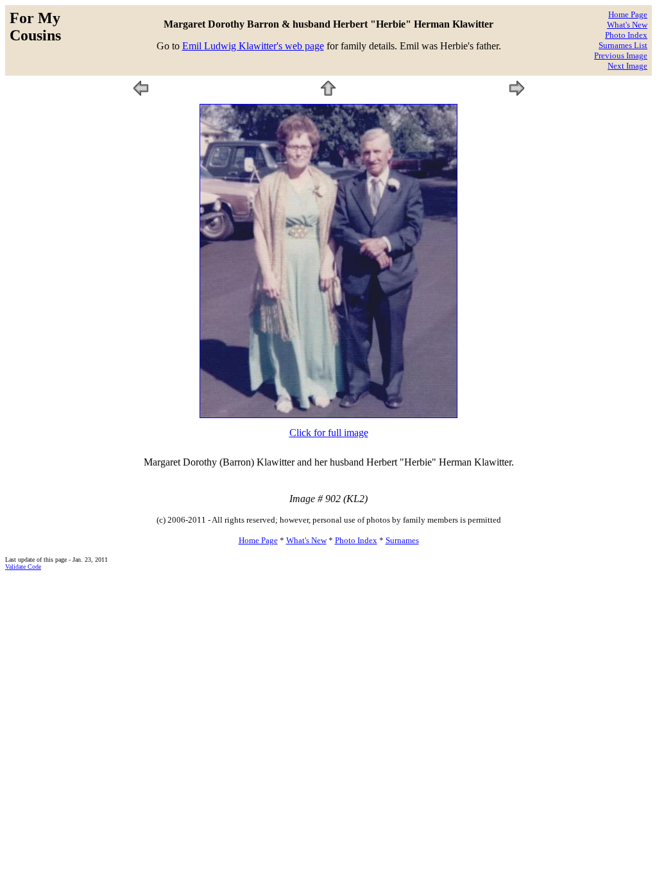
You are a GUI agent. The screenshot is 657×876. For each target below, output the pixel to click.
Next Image (627, 66)
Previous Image (620, 55)
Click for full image (328, 432)
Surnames (402, 540)
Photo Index (626, 35)
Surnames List (623, 45)
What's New (627, 24)
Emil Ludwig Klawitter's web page (253, 45)
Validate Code (23, 566)
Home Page (627, 14)
